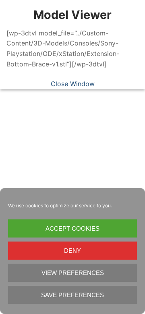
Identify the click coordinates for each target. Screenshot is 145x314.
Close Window (73, 84)
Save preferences (72, 294)
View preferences (72, 272)
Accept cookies (72, 228)
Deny (72, 250)
